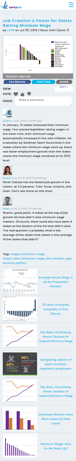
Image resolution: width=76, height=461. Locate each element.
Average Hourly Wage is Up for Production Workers (56, 281)
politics (21, 263)
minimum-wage (33, 254)
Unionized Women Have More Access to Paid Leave (55, 419)
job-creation (55, 258)
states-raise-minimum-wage (23, 258)
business (9, 263)
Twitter (43, 82)
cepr (68, 258)
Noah (6, 208)
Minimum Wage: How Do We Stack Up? (55, 446)
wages (15, 254)
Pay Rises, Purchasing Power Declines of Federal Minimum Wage (56, 336)
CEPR (11, 30)
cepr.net (24, 76)
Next (63, 87)
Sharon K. (8, 178)
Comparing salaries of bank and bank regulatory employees (55, 364)
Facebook (17, 82)
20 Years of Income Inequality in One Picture (55, 309)
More (64, 82)
